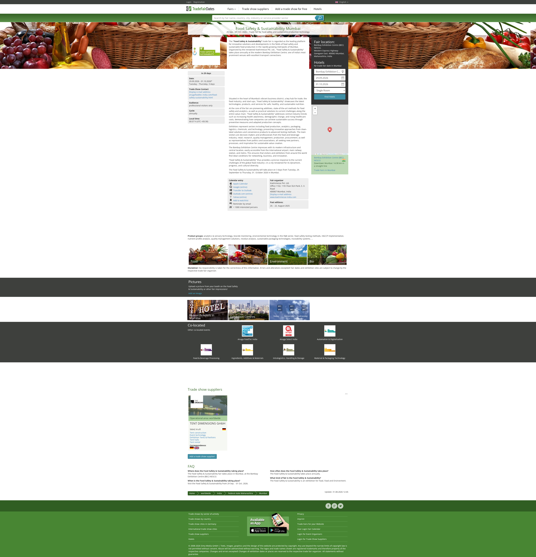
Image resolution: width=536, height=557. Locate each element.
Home (192, 493)
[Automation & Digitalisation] (330, 330)
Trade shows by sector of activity (203, 514)
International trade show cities (202, 529)
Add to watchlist (240, 200)
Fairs (231, 9)
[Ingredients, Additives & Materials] (247, 349)
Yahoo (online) (240, 197)
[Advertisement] (268, 77)
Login (188, 2)
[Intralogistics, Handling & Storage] (288, 349)
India (219, 493)
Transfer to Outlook (242, 190)
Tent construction (198, 432)
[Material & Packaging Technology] (330, 349)
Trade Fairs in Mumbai (324, 170)
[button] (329, 130)
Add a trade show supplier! (202, 456)
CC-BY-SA (345, 154)
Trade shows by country (199, 519)
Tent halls (194, 439)
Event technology (198, 435)
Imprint (300, 519)
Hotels (318, 9)
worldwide (206, 493)
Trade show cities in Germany (202, 524)
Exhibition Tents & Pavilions (203, 437)
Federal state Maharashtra (240, 493)
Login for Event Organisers (309, 534)
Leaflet (318, 154)
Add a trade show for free (291, 9)
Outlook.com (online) (243, 193)
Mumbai (263, 493)
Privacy (300, 514)
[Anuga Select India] (288, 330)
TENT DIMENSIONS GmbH (207, 423)
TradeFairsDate (200, 8)
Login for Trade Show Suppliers (312, 539)
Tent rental (195, 442)
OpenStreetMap (332, 154)
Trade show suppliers (255, 9)
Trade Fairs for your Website (310, 524)
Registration (199, 2)
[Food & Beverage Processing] (206, 349)
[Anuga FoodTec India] (247, 330)
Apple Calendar (240, 183)
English (343, 2)
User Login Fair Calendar (308, 529)
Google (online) (240, 187)
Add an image (195, 293)
